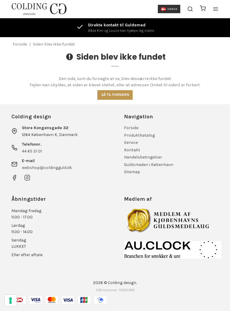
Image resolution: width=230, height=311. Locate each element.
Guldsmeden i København (148, 164)
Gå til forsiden (115, 95)
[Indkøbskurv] (203, 9)
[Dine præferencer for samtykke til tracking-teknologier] (10, 300)
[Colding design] (39, 9)
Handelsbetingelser (143, 157)
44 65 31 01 (32, 151)
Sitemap (132, 171)
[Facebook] (14, 179)
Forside (131, 127)
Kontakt (132, 150)
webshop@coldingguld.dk (47, 167)
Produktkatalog (139, 135)
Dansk (172, 9)
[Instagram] (27, 179)
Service (131, 142)
